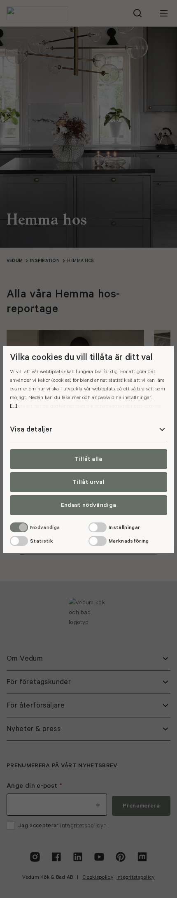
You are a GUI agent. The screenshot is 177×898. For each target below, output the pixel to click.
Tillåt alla (88, 459)
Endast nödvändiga (88, 505)
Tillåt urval (88, 482)
